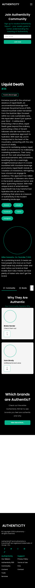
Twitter (19, 212)
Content (4, 569)
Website (6, 205)
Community (5, 566)
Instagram (7, 218)
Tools (3, 573)
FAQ (19, 566)
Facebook (7, 212)
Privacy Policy (23, 559)
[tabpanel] (17, 335)
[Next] (32, 288)
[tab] (9, 288)
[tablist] (17, 288)
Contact (21, 569)
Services (4, 576)
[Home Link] (10, 4)
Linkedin (18, 205)
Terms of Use (23, 562)
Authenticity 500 (7, 562)
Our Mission (5, 559)
